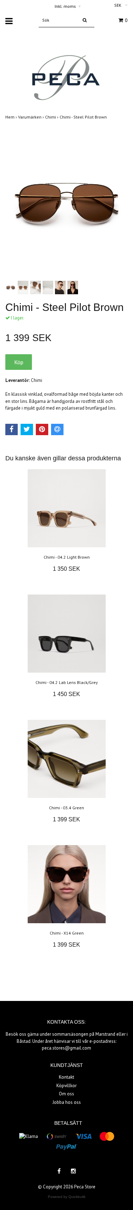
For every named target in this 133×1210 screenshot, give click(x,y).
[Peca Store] (66, 71)
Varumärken (31, 117)
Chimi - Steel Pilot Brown (84, 117)
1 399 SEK (66, 819)
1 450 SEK (66, 694)
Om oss (66, 1094)
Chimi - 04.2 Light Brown (67, 557)
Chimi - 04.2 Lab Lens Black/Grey (66, 682)
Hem (11, 117)
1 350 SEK (66, 569)
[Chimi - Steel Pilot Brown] (66, 202)
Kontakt (66, 1077)
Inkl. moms (68, 6)
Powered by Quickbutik (66, 1197)
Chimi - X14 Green (67, 933)
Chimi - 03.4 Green (66, 807)
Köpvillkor (66, 1086)
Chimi (52, 117)
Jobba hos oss (66, 1102)
